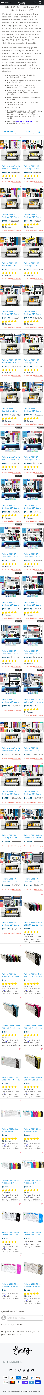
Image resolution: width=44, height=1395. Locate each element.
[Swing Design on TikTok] (28, 1370)
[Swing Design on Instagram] (20, 1370)
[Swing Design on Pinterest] (24, 1370)
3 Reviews (28, 1141)
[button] (39, 132)
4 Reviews (6, 1089)
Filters (29, 132)
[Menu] (1, 2)
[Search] (35, 2)
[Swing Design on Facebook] (15, 1370)
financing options (23, 121)
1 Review (27, 1193)
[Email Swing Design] (11, 1370)
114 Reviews (6, 469)
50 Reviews (6, 179)
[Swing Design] (22, 2)
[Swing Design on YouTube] (33, 1370)
